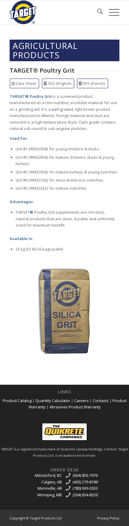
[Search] (97, 12)
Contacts (101, 400)
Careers (81, 400)
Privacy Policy (108, 518)
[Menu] (111, 12)
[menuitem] (97, 12)
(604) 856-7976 (85, 475)
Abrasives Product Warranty (75, 407)
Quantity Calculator (52, 400)
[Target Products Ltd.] (53, 12)
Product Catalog (17, 400)
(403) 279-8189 (85, 482)
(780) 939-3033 (85, 488)
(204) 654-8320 (85, 494)
